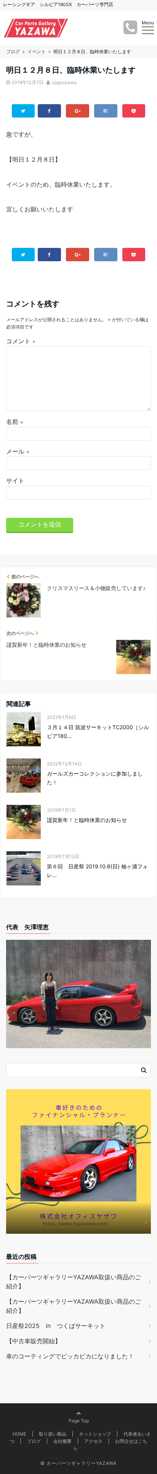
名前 (14, 421)
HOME (19, 1434)
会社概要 (62, 1441)
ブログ (34, 1441)
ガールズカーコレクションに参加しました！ (95, 777)
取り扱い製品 (52, 1434)
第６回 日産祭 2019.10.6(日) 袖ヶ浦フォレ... (97, 870)
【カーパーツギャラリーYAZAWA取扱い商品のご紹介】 (73, 1281)
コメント (20, 341)
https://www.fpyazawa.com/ (76, 1223)
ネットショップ (95, 1434)
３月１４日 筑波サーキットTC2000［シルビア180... (98, 731)
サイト (15, 480)
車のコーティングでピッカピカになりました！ (70, 1356)
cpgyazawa (64, 82)
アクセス (93, 1441)
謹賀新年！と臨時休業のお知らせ (87, 820)
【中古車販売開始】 (33, 1341)
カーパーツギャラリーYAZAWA (81, 1463)
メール (17, 451)
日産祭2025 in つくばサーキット (56, 1326)
